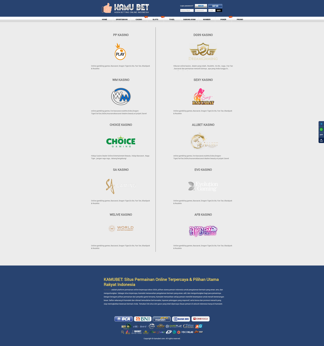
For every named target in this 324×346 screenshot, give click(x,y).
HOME (104, 19)
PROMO (240, 19)
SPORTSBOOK (122, 19)
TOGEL (172, 19)
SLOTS (155, 19)
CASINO (139, 19)
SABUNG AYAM (189, 19)
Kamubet (107, 289)
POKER (223, 19)
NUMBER (206, 19)
